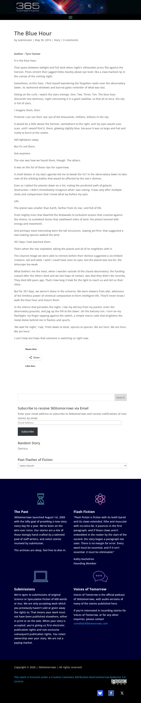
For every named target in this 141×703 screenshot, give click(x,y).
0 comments (70, 40)
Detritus (23, 448)
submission (25, 40)
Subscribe (27, 431)
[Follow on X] (122, 693)
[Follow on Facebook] (111, 693)
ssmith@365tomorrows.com (91, 623)
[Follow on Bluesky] (100, 693)
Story (57, 40)
